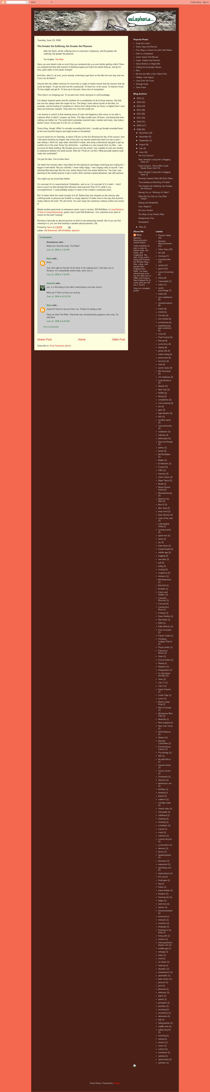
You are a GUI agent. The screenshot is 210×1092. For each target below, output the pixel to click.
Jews (160, 679)
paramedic (162, 975)
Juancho (51, 283)
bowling (161, 792)
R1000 (161, 393)
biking (160, 396)
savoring (162, 1035)
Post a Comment (51, 327)
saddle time (163, 1026)
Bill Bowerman (50, 230)
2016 (139, 98)
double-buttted (164, 855)
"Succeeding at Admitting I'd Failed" (154, 182)
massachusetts (165, 426)
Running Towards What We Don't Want (155, 178)
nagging (161, 556)
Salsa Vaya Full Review (146, 47)
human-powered (165, 911)
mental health (164, 549)
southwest (162, 1052)
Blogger (116, 1083)
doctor (161, 852)
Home (81, 339)
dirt (159, 253)
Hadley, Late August (145, 77)
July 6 (161, 686)
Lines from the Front (145, 81)
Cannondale (163, 281)
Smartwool (163, 777)
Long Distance (164, 380)
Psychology (163, 752)
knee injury (163, 546)
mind (160, 958)
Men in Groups (164, 707)
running (161, 569)
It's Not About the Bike (164, 674)
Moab (160, 484)
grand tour (162, 535)
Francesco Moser (163, 652)
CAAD (161, 312)
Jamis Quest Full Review (147, 57)
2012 (139, 114)
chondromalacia (165, 303)
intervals (162, 920)
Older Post (118, 339)
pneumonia (163, 358)
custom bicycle (165, 839)
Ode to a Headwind (144, 53)
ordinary (161, 435)
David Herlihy (164, 616)
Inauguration (163, 670)
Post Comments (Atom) (60, 346)
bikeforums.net (164, 783)
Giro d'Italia (163, 319)
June (141, 152)
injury (160, 539)
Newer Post (44, 339)
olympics (162, 969)
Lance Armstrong (165, 272)
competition (163, 400)
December (144, 133)
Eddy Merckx (164, 626)
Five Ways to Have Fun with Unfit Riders (154, 50)
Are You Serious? (146, 155)
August (142, 144)
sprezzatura (163, 1059)
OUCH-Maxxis (164, 732)
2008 (139, 129)
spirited (161, 1056)
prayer (161, 999)
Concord (162, 604)
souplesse (162, 573)
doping (161, 347)
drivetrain (162, 861)
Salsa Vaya (163, 249)
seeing (161, 1039)
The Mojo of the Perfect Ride (151, 214)
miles (160, 955)
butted (161, 796)
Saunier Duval (164, 765)
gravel (161, 269)
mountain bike (164, 259)
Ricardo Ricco (164, 759)
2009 (139, 125)
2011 (139, 118)
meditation (162, 432)
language (162, 926)
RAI (160, 756)
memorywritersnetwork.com (165, 943)
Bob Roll (162, 585)
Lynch (161, 698)
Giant (160, 656)
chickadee (162, 812)
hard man (162, 904)
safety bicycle (164, 1030)
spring (161, 265)
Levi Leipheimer (165, 297)
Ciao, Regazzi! (144, 206)
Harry (49, 258)
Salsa (160, 278)
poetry (161, 447)
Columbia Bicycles (162, 599)
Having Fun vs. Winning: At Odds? (153, 192)
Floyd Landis (164, 647)
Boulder (161, 589)
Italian (161, 294)
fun (159, 406)
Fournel (161, 467)
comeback (162, 825)
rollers (161, 284)
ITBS (160, 470)
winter (160, 451)
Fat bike (161, 315)
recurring (162, 1009)
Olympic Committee (163, 742)
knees (161, 309)
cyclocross (163, 344)
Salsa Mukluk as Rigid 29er (148, 64)
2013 (139, 110)
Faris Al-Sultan (164, 630)
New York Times (165, 726)
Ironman (161, 474)
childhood (162, 815)
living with (162, 936)
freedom (161, 894)
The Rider (59, 59)
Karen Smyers (164, 689)
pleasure (75, 230)
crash (160, 832)
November (144, 137)
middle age (163, 552)
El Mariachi (163, 463)
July (141, 148)
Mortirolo (162, 719)
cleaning (162, 819)
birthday (161, 789)
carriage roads (164, 803)
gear (160, 410)
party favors (163, 979)
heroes (161, 907)
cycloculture (163, 845)
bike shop (162, 508)
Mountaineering (165, 493)
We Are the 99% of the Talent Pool (151, 74)
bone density (164, 515)
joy (159, 542)
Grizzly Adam (164, 660)
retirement (162, 1016)
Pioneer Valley (164, 235)
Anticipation (143, 222)
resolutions (163, 1013)
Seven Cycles (164, 771)
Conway (161, 613)
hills (160, 416)
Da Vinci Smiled (145, 210)
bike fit (161, 504)
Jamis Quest (164, 477)
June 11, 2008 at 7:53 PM (58, 274)
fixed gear (162, 880)
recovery (162, 361)
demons (161, 848)
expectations (164, 873)
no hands (162, 962)
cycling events (164, 530)
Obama (161, 737)
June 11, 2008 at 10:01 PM (58, 296)
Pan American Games (164, 748)
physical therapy (165, 442)
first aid (161, 877)
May (141, 227)
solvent (161, 1049)
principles (162, 1003)
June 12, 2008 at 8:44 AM (58, 321)
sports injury (163, 368)
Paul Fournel (163, 337)
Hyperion (162, 666)
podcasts (162, 992)
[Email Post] (69, 227)
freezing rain (163, 897)
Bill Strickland (164, 371)
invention (162, 923)
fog (159, 884)
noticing (161, 965)
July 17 (161, 682)
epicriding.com (164, 868)
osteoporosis (164, 972)
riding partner (164, 1023)
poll (159, 563)
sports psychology (163, 289)
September (144, 140)
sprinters (162, 1063)
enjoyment (162, 864)
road (160, 364)
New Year (162, 389)
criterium (162, 836)
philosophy (163, 438)
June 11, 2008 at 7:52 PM (58, 250)
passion (161, 982)
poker (160, 996)
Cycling (161, 256)
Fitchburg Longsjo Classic (165, 640)
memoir (161, 939)
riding (160, 566)
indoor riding (163, 354)
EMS (160, 623)
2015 (139, 102)
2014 (139, 106)
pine (160, 986)
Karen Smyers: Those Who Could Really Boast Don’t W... (153, 167)
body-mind (162, 511)
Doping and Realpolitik (148, 203)
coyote (161, 829)
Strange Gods (142, 84)
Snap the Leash (143, 43)
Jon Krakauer (164, 377)
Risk (138, 70)
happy (161, 900)
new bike (162, 559)
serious (161, 1042)
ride (159, 1019)
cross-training (164, 403)
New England (164, 723)
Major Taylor (163, 480)
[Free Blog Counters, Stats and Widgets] (134, 1066)
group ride (162, 351)
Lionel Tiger (163, 695)
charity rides (163, 808)
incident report (164, 420)
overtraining (163, 322)
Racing (161, 340)
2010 (139, 121)
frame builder (164, 890)
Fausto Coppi (164, 635)
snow (160, 334)
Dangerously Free (146, 218)
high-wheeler (163, 413)
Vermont (162, 780)
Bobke (161, 460)
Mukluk (161, 386)
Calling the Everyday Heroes (148, 67)
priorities (162, 1006)
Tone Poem (141, 87)
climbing (162, 822)
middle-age (163, 948)
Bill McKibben (64, 230)
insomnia (162, 916)
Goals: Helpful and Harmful (148, 60)
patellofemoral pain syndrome (164, 327)
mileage (161, 952)
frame (160, 887)
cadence (162, 799)
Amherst (162, 576)
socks (161, 1046)
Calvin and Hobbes (163, 593)
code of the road (165, 518)
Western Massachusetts (165, 242)
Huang (161, 663)
